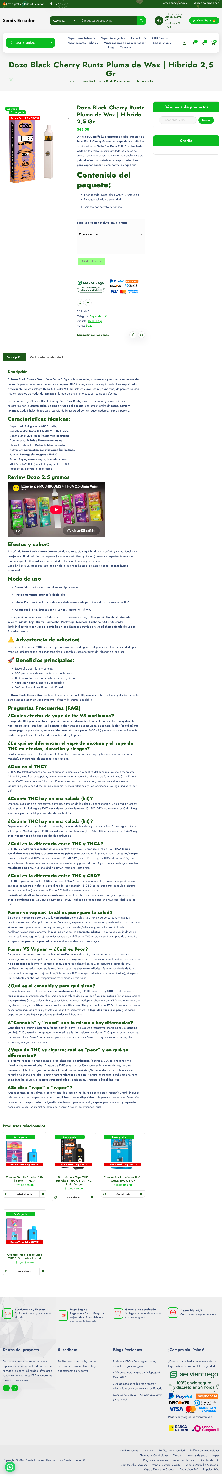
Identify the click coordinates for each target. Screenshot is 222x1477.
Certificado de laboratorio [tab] (47, 357)
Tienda (177, 1455)
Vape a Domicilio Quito (166, 1465)
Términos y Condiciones (154, 1455)
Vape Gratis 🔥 (206, 20)
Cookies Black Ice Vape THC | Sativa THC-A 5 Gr (123, 1179)
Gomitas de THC (209, 1460)
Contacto (125, 47)
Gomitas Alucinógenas (134, 1465)
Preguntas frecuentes (155, 1460)
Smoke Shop (161, 43)
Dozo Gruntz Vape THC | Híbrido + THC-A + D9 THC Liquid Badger (74, 1181)
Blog (111, 47)
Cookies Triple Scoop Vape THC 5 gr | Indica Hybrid (24, 1256)
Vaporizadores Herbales (83, 43)
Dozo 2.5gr (95, 321)
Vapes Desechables (80, 38)
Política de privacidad (172, 1451)
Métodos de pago (196, 1455)
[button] (10, 1467)
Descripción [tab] (14, 357)
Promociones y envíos (174, 3)
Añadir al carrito (92, 261)
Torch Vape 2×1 (189, 1469)
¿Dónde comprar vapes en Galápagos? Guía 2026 (136, 1374)
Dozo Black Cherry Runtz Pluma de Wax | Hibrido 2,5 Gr (117, 81)
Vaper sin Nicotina (184, 1460)
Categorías (25, 43)
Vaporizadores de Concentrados (124, 43)
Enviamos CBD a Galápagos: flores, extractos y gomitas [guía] (134, 1363)
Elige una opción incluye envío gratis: (84, 223)
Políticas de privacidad (205, 3)
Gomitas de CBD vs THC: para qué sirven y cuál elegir (137, 1397)
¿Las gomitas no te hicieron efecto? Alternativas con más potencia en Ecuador (138, 1386)
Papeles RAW (211, 1469)
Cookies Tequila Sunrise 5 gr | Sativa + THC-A (24, 1179)
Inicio (72, 81)
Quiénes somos (129, 1451)
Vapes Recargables (113, 38)
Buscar (206, 120)
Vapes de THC (98, 316)
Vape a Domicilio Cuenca (159, 1469)
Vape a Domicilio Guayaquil (202, 1465)
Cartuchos (137, 38)
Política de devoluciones (204, 1451)
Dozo (89, 326)
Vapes (215, 1455)
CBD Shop (158, 38)
